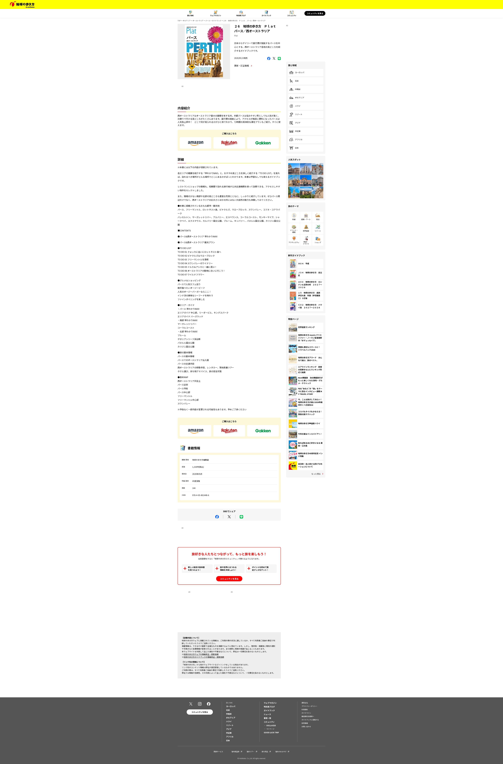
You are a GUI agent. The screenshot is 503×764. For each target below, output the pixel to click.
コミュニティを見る (315, 13)
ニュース (267, 714)
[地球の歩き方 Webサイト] (22, 4)
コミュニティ (291, 15)
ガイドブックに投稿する (310, 720)
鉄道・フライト (306, 243)
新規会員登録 (271, 725)
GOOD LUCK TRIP (271, 732)
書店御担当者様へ (308, 716)
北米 (297, 81)
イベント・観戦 (294, 231)
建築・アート (306, 219)
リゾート (298, 114)
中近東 (297, 131)
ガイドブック (266, 15)
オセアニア (187, 20)
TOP (179, 20)
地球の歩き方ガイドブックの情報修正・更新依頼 (204, 657)
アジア (297, 123)
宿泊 (317, 219)
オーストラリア (198, 20)
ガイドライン (306, 713)
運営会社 (305, 703)
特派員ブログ (241, 15)
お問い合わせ (306, 726)
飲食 (294, 219)
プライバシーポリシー (309, 706)
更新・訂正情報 (241, 65)
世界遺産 (306, 231)
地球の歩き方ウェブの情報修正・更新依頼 (201, 654)
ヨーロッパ (299, 73)
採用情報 (305, 723)
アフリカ (298, 140)
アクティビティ (294, 242)
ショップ (318, 242)
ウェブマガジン (215, 15)
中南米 (297, 89)
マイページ (270, 729)
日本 (297, 148)
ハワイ (297, 106)
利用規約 (305, 709)
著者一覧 (267, 718)
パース (207, 20)
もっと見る (316, 473)
